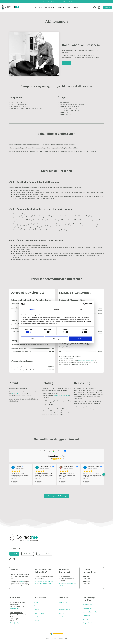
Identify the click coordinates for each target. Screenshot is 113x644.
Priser (36, 606)
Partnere (37, 620)
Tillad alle (80, 338)
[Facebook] (94, 7)
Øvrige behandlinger (89, 623)
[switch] (47, 332)
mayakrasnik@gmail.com (85, 361)
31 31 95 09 (14, 394)
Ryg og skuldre (87, 608)
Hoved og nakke (87, 604)
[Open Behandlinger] (53, 7)
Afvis (32, 338)
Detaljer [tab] (56, 309)
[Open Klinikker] (63, 7)
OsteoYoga (62, 617)
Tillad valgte (56, 338)
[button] (9, 474)
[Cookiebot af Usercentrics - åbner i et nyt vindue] (84, 304)
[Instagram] (99, 7)
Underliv (85, 619)
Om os (36, 602)
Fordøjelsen (86, 615)
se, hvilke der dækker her (61, 395)
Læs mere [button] (13, 478)
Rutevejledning (14, 608)
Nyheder (36, 609)
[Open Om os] (77, 7)
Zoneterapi (62, 613)
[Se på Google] (13, 467)
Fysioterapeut (63, 602)
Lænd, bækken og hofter (90, 612)
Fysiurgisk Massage (64, 609)
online (20, 392)
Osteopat (61, 606)
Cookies (36, 617)
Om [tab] (81, 309)
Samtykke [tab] (32, 309)
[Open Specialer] (41, 7)
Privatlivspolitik (39, 613)
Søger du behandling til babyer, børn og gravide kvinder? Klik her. (56, 1)
